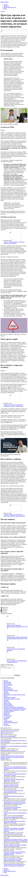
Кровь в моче (7, 703)
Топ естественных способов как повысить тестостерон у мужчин (15, 774)
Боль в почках (7, 683)
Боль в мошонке (8, 685)
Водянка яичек (8, 715)
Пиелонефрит (7, 687)
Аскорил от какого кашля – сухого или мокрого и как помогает (14, 242)
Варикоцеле (7, 712)
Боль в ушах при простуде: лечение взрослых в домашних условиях (13, 859)
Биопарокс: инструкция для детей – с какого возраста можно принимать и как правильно (15, 840)
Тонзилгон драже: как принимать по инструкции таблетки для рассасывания (14, 515)
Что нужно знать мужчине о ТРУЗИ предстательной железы (13, 791)
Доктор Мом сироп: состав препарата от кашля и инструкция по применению (14, 865)
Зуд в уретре (7, 717)
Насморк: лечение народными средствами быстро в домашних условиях (15, 845)
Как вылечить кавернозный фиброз (13, 817)
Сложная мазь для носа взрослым (9, 730)
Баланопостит (7, 682)
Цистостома (7, 725)
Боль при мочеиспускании (11, 690)
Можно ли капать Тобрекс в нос (9, 750)
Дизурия (6, 700)
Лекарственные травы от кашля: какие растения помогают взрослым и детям (17, 637)
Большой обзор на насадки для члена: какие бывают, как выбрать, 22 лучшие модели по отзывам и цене (12, 757)
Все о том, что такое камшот (8, 736)
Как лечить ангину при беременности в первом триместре (17, 661)
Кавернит (6, 718)
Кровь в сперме (8, 704)
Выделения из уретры (9, 697)
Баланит (6, 680)
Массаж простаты (8, 689)
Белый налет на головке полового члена (14, 694)
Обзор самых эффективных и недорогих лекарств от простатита (14, 821)
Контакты (6, 6)
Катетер (6, 724)
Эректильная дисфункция (10, 722)
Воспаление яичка (8, 705)
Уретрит (6, 691)
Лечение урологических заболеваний (14, 707)
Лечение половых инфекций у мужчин (14, 710)
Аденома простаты (9, 711)
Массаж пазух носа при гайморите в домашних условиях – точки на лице (13, 405)
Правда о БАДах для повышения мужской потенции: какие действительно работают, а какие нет (15, 768)
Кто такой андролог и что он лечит (13, 833)
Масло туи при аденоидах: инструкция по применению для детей (17, 626)
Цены (5, 8)
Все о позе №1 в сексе (6, 733)
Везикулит (6, 714)
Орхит (5, 719)
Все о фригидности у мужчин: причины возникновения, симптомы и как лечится (15, 802)
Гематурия (6, 701)
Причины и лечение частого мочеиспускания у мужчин (11, 785)
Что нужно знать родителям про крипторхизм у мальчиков (12, 808)
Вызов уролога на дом (10, 7)
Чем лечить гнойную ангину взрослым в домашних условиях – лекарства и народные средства (14, 853)
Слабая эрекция (8, 721)
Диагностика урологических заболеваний (15, 708)
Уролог (6, 4)
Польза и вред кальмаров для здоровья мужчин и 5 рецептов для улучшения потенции (14, 829)
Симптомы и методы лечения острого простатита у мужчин (14, 780)
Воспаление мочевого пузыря (12, 698)
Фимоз (5, 696)
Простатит (6, 693)
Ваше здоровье (4, 2)
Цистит (6, 686)
